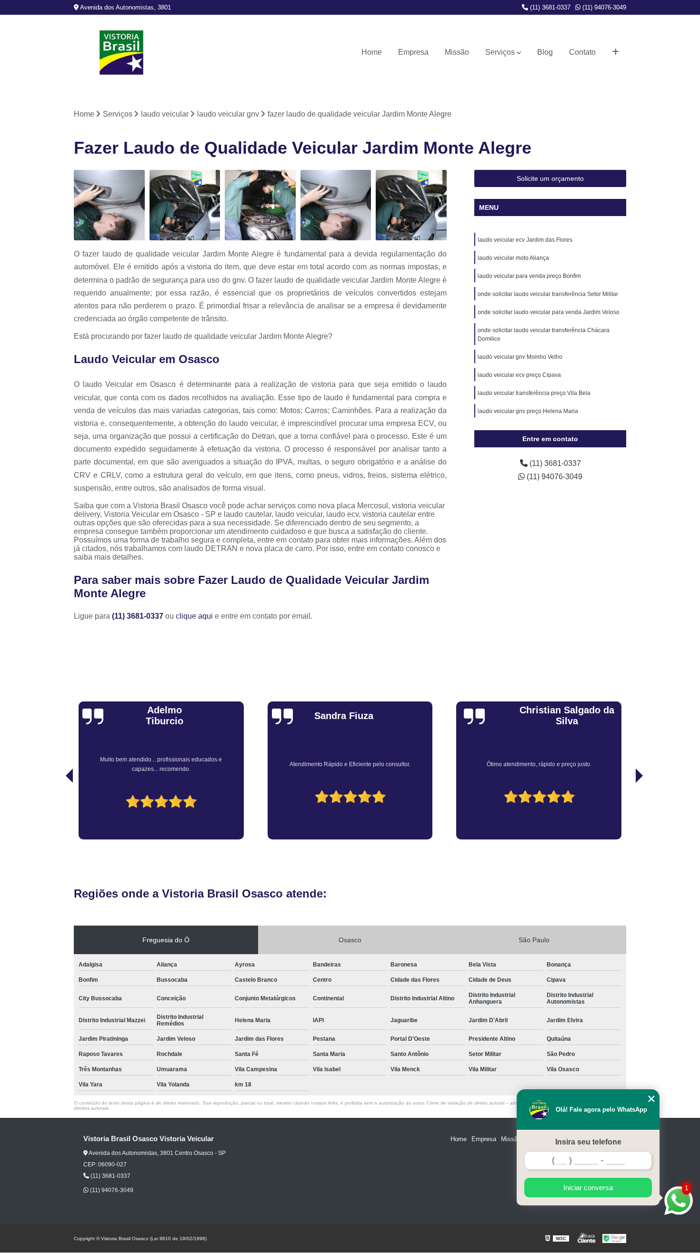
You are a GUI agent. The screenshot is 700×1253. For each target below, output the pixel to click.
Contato (582, 52)
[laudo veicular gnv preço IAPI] (260, 205)
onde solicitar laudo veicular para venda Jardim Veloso (549, 312)
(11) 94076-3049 (603, 7)
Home (371, 52)
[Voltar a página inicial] (121, 52)
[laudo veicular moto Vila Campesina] (185, 205)
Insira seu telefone (588, 1142)
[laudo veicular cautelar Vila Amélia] (411, 205)
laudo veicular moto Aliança (513, 258)
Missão (457, 52)
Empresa (413, 52)
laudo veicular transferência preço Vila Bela (534, 393)
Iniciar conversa (588, 1188)
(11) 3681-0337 (549, 7)
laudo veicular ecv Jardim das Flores (525, 240)
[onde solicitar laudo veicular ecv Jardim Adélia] (335, 205)
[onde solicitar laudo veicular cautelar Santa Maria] (109, 205)
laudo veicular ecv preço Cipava (519, 375)
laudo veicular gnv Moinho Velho (520, 357)
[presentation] (56, 812)
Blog (545, 52)
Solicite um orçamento (550, 178)
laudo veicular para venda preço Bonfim (529, 276)
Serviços (500, 52)
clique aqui (194, 616)
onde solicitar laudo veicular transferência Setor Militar (548, 294)
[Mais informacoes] (615, 52)
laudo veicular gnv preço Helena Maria (528, 411)
